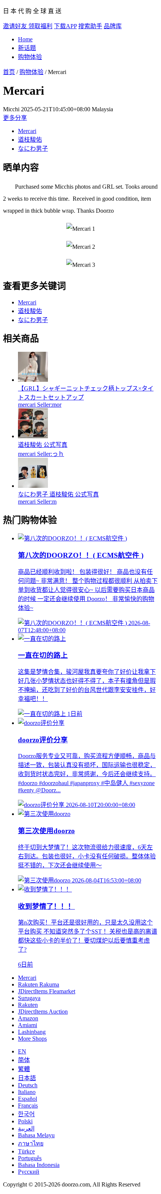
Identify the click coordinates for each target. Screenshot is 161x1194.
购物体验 (30, 57)
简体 (24, 1060)
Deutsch (27, 1085)
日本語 (27, 1078)
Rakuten (28, 1005)
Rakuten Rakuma (38, 984)
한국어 (26, 1114)
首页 (9, 72)
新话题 (27, 48)
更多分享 (15, 118)
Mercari (27, 131)
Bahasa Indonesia (39, 1165)
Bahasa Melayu (36, 1135)
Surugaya (29, 998)
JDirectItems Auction (43, 1011)
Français (28, 1105)
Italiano (27, 1092)
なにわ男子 (33, 148)
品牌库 (113, 26)
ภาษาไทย (30, 1143)
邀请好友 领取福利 (27, 26)
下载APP (65, 26)
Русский (28, 1171)
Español (27, 1099)
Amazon (28, 1018)
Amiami (27, 1025)
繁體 (24, 1069)
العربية (26, 1128)
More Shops (32, 1038)
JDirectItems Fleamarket (46, 991)
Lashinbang (32, 1032)
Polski (25, 1121)
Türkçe (26, 1151)
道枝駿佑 (30, 139)
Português (30, 1158)
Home (25, 39)
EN (22, 1051)
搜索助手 (90, 26)
